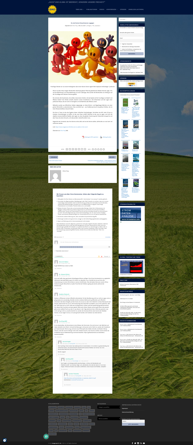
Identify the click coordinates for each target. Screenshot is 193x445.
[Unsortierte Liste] (71, 247)
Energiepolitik (53, 414)
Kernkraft (52, 420)
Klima (59, 420)
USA (56, 430)
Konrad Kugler (76, 361)
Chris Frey (74, 25)
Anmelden (108, 237)
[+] (82, 246)
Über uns (79, 9)
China (84, 407)
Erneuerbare (73, 414)
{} (79, 246)
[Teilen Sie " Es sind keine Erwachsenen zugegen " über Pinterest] (75, 149)
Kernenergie (83, 417)
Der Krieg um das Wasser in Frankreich (130, 302)
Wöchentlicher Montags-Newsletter (131, 46)
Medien (92, 424)
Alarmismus (52, 407)
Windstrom (52, 434)
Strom (77, 427)
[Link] (78, 247)
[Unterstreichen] (65, 247)
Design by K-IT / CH (56, 443)
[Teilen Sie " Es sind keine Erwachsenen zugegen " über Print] (84, 149)
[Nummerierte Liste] (69, 247)
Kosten (76, 424)
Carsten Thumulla (74, 373)
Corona (51, 410)
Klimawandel (62, 424)
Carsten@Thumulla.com (77, 380)
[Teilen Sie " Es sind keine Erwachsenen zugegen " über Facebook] (66, 149)
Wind (70, 430)
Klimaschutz (52, 424)
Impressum (125, 408)
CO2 (89, 407)
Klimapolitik (87, 420)
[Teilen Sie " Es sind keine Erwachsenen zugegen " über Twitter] (69, 149)
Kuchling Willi (72, 343)
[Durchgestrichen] (67, 247)
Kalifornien (74, 417)
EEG (86, 410)
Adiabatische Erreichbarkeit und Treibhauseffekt (131, 325)
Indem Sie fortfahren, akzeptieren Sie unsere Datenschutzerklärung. (130, 49)
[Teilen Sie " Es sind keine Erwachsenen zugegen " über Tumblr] (72, 149)
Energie (89, 25)
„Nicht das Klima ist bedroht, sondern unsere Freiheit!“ (76, 2)
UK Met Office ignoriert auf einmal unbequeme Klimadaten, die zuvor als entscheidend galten (130, 307)
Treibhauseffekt (85, 427)
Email (121, 38)
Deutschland (74, 410)
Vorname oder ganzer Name (127, 32)
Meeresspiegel (53, 427)
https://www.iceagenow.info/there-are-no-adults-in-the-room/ (72, 127)
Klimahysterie (67, 420)
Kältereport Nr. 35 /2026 (126, 298)
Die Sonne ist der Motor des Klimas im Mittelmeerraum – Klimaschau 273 (131, 335)
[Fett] (61, 247)
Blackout (77, 407)
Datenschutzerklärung (127, 412)
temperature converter (126, 274)
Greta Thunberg (54, 417)
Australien (69, 407)
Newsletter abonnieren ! (62, 251)
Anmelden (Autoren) (136, 9)
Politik (62, 427)
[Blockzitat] (73, 247)
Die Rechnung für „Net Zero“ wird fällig (130, 295)
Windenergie (77, 430)
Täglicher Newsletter (127, 44)
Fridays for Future (88, 414)
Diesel (81, 410)
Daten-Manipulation (62, 410)
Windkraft (86, 430)
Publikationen (91, 9)
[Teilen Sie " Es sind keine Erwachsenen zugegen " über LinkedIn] (78, 149)
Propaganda (69, 427)
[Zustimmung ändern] (5, 440)
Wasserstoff (62, 430)
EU (80, 414)
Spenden (123, 9)
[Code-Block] (75, 247)
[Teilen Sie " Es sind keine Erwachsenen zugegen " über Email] (81, 149)
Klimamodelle (77, 420)
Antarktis (61, 407)
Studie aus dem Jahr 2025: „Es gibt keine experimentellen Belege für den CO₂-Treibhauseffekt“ (130, 314)
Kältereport (84, 424)
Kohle (70, 424)
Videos (101, 9)
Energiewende (64, 414)
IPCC (67, 417)
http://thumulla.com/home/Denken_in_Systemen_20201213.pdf (80, 378)
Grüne (62, 417)
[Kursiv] (63, 247)
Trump (51, 430)
